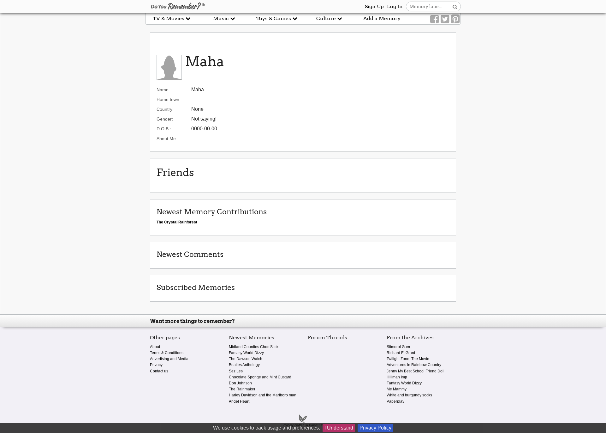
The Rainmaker (242, 389)
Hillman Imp (397, 377)
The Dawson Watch (245, 359)
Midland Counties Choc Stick (253, 347)
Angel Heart (239, 401)
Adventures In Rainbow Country (414, 365)
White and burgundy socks (409, 395)
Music (221, 18)
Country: (165, 109)
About (155, 347)
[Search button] (455, 6)
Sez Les (236, 371)
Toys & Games (274, 18)
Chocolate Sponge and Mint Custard (260, 377)
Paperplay (395, 401)
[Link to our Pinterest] (455, 19)
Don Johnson (240, 383)
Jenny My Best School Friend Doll (415, 371)
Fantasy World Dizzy (246, 353)
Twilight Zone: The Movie (408, 359)
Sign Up (374, 6)
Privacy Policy (375, 427)
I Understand (338, 427)
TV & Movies (169, 18)
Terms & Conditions (166, 353)
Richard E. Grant (401, 353)
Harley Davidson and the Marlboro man (262, 395)
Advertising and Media (169, 359)
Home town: (169, 99)
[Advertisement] (72, 143)
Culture (326, 18)
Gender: (165, 119)
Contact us (159, 371)
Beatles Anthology (244, 365)
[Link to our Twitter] (445, 19)
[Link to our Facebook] (434, 19)
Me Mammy (397, 389)
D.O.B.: (164, 128)
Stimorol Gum (398, 347)
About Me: (167, 138)
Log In (395, 6)
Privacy (156, 365)
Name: (163, 89)
